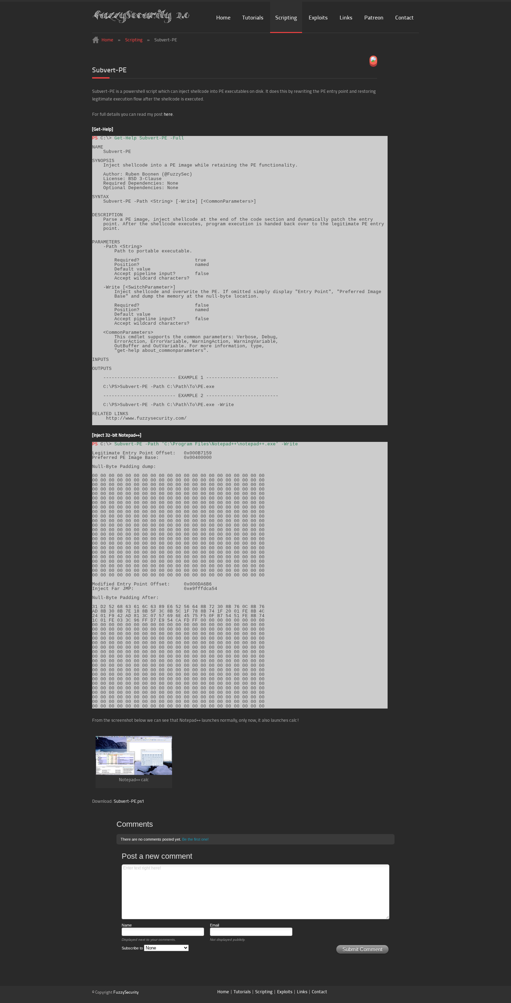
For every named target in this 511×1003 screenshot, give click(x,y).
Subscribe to (133, 948)
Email (214, 925)
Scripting (286, 17)
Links (346, 17)
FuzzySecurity (126, 992)
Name (127, 925)
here (168, 114)
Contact (404, 17)
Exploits (318, 17)
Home (223, 17)
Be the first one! (195, 839)
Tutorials (252, 17)
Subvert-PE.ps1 (129, 801)
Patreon (373, 17)
